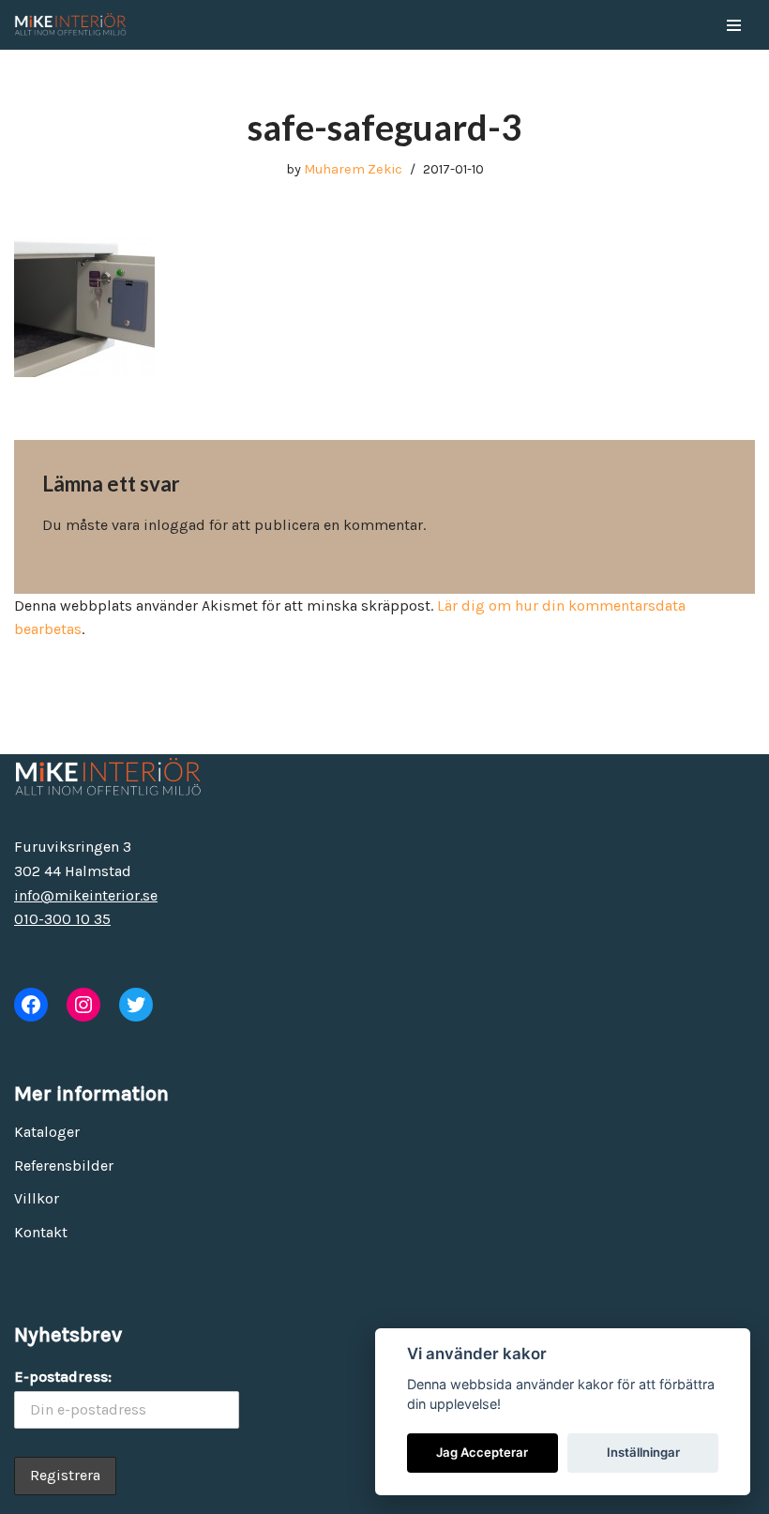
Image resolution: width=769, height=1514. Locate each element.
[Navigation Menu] (734, 25)
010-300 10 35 (62, 919)
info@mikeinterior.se (86, 895)
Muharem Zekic (353, 169)
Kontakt (41, 1232)
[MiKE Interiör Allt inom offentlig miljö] (70, 25)
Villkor (36, 1198)
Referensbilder (63, 1165)
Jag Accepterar (482, 1452)
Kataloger (47, 1132)
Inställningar (643, 1452)
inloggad (174, 525)
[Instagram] (83, 1005)
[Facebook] (31, 1005)
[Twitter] (136, 1005)
